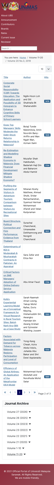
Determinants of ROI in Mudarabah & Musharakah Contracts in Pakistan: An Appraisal (12, 256)
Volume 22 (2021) (17, 436)
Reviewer (6, 41)
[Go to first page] (5, 392)
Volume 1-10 (14, 448)
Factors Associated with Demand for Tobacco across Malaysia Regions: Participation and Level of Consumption (11, 349)
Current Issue (8, 37)
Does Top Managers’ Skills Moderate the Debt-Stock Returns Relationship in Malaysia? (11, 134)
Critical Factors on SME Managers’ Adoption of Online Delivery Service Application (11, 282)
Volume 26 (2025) (17, 417)
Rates (4, 33)
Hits (46, 77)
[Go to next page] (29, 392)
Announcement (9, 19)
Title (5, 77)
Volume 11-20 (14, 454)
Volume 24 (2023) (17, 423)
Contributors (7, 24)
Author (27, 77)
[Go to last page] (35, 392)
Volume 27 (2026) (17, 411)
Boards (4, 28)
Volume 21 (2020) (17, 442)
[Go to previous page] (10, 392)
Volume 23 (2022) (17, 430)
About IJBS (7, 15)
